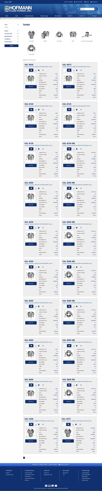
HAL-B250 (29, 222)
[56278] (31, 306)
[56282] (31, 345)
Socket (50, 66)
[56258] (31, 109)
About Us (70, 16)
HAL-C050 (29, 419)
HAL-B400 (29, 301)
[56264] (69, 148)
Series (6, 24)
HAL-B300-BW (69, 261)
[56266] (31, 188)
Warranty (27, 480)
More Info (31, 86)
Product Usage (44, 16)
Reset (11, 45)
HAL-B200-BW (69, 183)
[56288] (69, 385)
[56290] (31, 424)
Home (6, 16)
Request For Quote (48, 474)
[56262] (31, 148)
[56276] (69, 267)
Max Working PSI (8, 36)
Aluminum (16, 18)
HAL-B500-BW (69, 340)
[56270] (31, 227)
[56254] (31, 70)
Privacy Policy (28, 476)
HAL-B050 (29, 64)
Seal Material (7, 39)
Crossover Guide (29, 16)
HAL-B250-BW (69, 222)
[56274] (31, 267)
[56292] (68, 424)
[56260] (69, 109)
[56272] (69, 227)
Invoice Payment (28, 472)
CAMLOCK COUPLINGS (7, 18)
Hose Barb (48, 420)
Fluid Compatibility (86, 474)
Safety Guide (85, 480)
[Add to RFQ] (38, 70)
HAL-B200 (29, 183)
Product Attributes (86, 478)
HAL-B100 (29, 104)
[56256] (69, 70)
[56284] (69, 345)
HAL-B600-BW (69, 379)
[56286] (31, 385)
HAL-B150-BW (69, 143)
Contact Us (82, 16)
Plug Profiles (84, 476)
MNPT (47, 66)
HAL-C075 (66, 419)
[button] (35, 70)
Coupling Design (85, 472)
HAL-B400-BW (69, 301)
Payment (94, 16)
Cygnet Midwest (65, 488)
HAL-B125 (67, 104)
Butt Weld (74, 145)
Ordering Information (29, 474)
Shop (16, 16)
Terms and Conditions (29, 478)
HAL (7, 27)
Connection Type (8, 33)
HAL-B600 (29, 379)
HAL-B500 (29, 340)
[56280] (69, 306)
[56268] (69, 188)
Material (6, 31)
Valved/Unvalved (8, 41)
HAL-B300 (29, 261)
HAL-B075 (67, 64)
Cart (64, 474)
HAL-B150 (29, 143)
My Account (58, 16)
